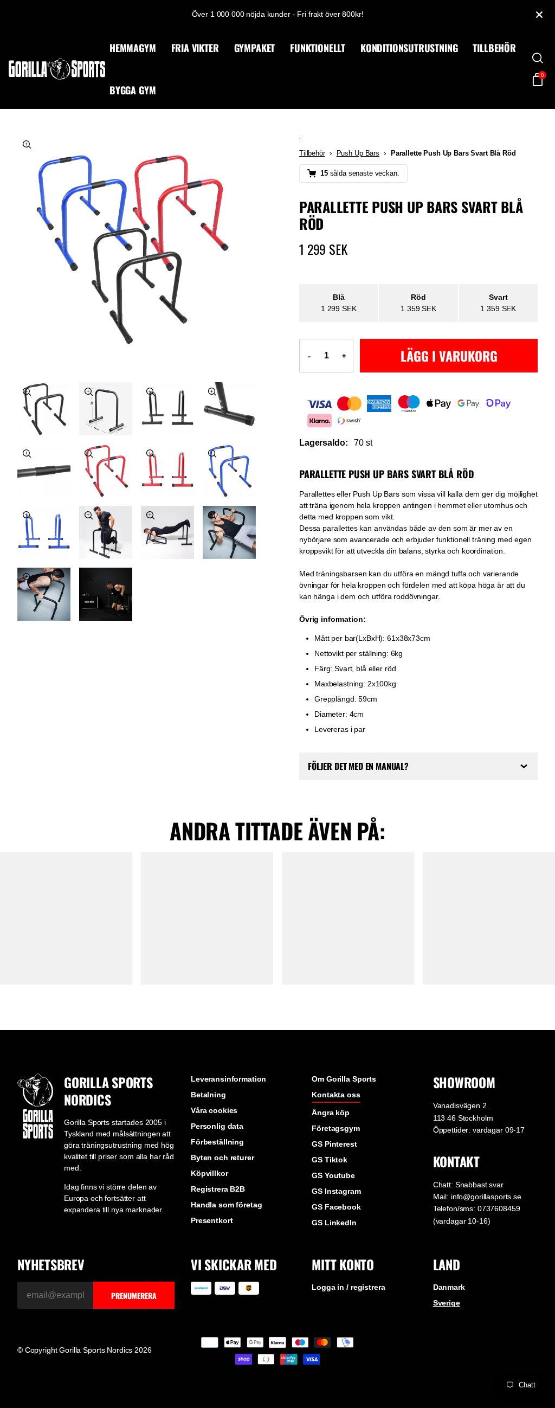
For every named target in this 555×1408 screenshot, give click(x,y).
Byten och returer (219, 1195)
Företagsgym (331, 1165)
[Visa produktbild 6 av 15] (43, 470)
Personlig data (214, 1163)
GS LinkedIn (329, 1260)
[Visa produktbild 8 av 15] (167, 470)
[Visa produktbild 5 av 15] (229, 408)
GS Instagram (331, 1228)
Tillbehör (312, 153)
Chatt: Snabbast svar (462, 1221)
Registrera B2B (215, 1226)
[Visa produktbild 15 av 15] (105, 594)
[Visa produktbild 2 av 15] (43, 408)
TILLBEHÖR (494, 48)
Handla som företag (223, 1242)
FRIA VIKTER (195, 48)
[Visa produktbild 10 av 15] (43, 532)
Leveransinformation (225, 1116)
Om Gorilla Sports (339, 1116)
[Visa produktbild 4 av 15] (167, 408)
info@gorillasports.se (479, 1233)
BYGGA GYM (132, 90)
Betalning (205, 1132)
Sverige (440, 1340)
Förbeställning (214, 1179)
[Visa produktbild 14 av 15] (43, 594)
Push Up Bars (358, 153)
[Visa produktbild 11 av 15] (105, 532)
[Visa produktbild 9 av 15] (229, 470)
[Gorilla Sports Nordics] (57, 69)
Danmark (443, 1324)
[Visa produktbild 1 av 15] (136, 254)
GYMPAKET (254, 48)
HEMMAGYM (132, 48)
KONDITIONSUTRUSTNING (408, 48)
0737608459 (492, 1246)
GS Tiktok (325, 1197)
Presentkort (209, 1257)
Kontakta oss (331, 1132)
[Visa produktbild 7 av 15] (105, 470)
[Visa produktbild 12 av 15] (167, 532)
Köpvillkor (206, 1210)
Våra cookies (211, 1147)
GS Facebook (331, 1244)
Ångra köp (326, 1150)
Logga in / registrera (343, 1324)
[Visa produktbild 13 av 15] (229, 532)
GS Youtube (329, 1212)
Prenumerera (131, 1332)
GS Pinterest (329, 1181)
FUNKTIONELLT (317, 48)
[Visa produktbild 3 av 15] (105, 408)
